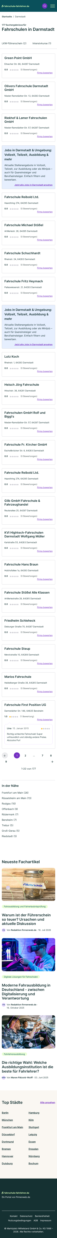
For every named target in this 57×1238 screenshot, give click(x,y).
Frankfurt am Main (12, 1127)
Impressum (45, 1220)
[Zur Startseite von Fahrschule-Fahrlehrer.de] (15, 6)
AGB (36, 1220)
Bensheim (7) (9, 819)
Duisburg (7, 1163)
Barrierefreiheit (42, 1216)
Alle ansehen (47, 1102)
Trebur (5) (7, 825)
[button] (44, 6)
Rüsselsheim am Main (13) (16, 798)
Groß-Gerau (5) (11, 830)
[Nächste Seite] (52, 761)
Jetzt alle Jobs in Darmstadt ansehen (33, 185)
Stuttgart (34, 1127)
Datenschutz (26, 1216)
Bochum (33, 1163)
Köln (31, 1119)
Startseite (7, 16)
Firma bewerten (45, 72)
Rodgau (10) (9, 803)
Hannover (7, 1156)
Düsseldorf (8, 1134)
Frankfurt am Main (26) (15, 792)
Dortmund (8, 1141)
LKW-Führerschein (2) (14, 43)
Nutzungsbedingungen (19, 1220)
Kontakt (13, 1216)
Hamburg (34, 1112)
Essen (32, 1141)
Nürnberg (34, 1156)
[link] (28, 66)
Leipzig (33, 1134)
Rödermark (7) (10, 814)
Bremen (6, 1148)
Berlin (5, 1112)
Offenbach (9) (10, 808)
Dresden (33, 1148)
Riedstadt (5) (9, 836)
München (7, 1119)
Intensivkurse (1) (42, 43)
